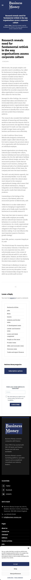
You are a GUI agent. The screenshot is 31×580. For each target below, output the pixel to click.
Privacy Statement (18, 577)
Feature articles (7, 541)
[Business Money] (15, 5)
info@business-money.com (12, 517)
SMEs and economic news (15, 346)
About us (4, 528)
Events (9, 317)
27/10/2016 (5, 61)
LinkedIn (9, 494)
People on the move (13, 339)
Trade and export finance (15, 352)
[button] (28, 548)
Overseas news (12, 349)
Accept (15, 564)
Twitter (8, 486)
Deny (15, 569)
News (10, 25)
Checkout (5, 534)
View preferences (15, 573)
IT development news (14, 325)
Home (6, 25)
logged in (13, 298)
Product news (11, 343)
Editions (4, 538)
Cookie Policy (10, 577)
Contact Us (5, 531)
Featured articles (12, 307)
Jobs (8, 310)
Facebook (9, 490)
